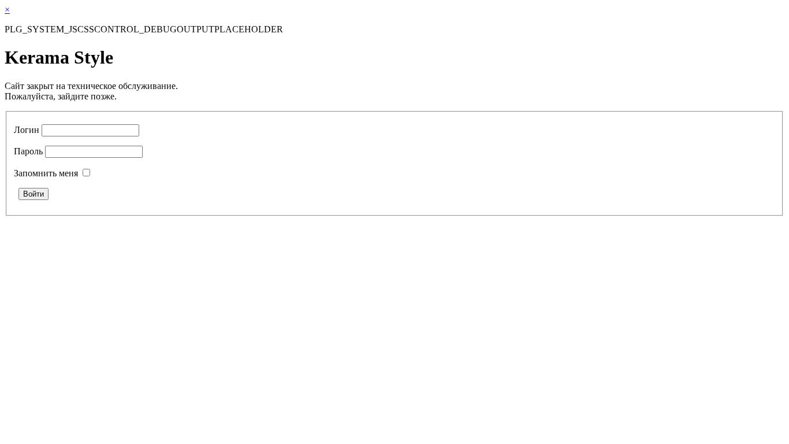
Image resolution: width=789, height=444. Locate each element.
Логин (26, 130)
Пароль (28, 151)
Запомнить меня (46, 173)
